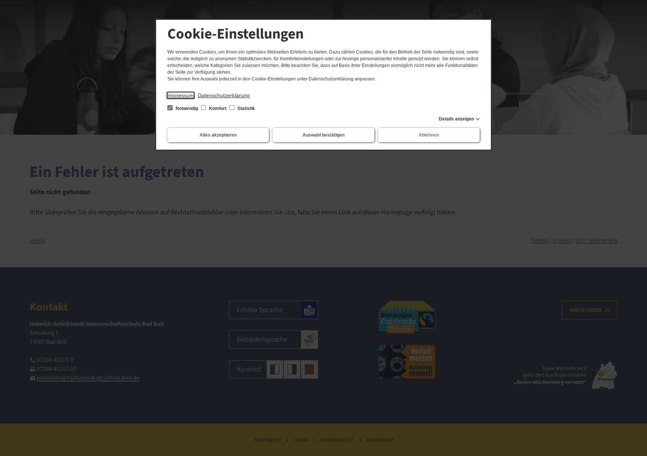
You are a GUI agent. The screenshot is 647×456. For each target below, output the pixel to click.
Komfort (218, 108)
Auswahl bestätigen (323, 135)
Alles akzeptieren (218, 135)
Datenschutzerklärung (224, 95)
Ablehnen (429, 135)
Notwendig (186, 108)
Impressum (180, 95)
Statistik (245, 108)
